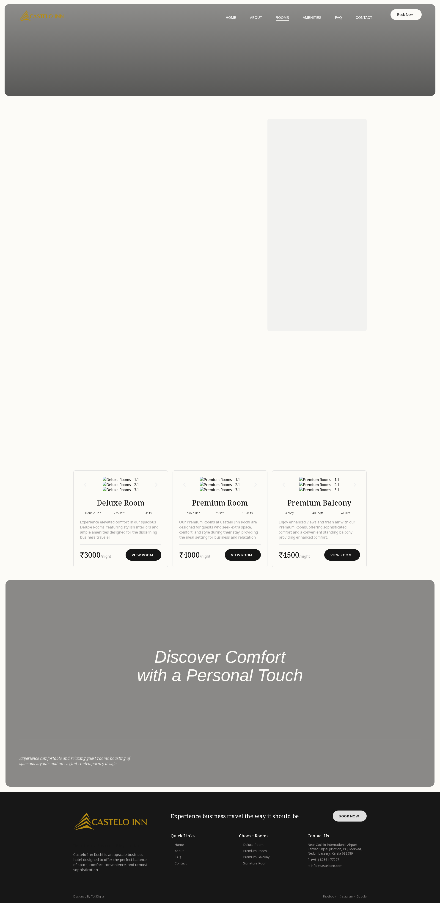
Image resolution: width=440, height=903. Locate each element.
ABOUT (256, 18)
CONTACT (364, 18)
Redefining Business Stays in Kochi (109, 845)
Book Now (405, 15)
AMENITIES (312, 18)
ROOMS (282, 18)
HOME (231, 18)
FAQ (338, 18)
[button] (85, 484)
